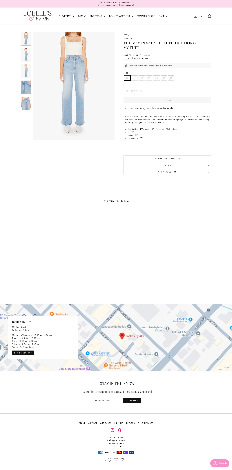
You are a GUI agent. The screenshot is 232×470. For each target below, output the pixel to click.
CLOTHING (65, 16)
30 (156, 78)
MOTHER (128, 38)
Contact (92, 423)
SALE (162, 16)
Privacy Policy (110, 461)
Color (127, 86)
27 (134, 78)
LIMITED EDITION (134, 90)
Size (126, 73)
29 (149, 78)
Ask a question (167, 172)
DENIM (82, 16)
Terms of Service (121, 461)
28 (142, 78)
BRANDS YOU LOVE (120, 16)
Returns (167, 165)
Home (126, 34)
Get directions (23, 353)
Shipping (127, 58)
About (82, 423)
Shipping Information (167, 159)
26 (127, 78)
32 (171, 78)
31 (164, 78)
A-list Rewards (145, 423)
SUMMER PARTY (146, 16)
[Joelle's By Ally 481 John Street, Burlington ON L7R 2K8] (116, 337)
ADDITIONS (96, 16)
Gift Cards (105, 423)
